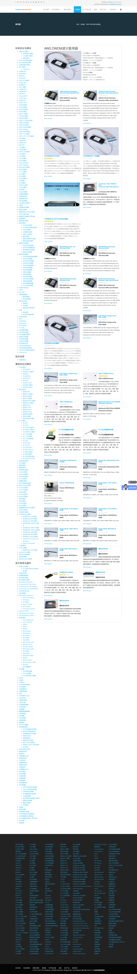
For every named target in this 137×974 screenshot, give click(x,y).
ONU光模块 (32, 863)
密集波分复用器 (112, 923)
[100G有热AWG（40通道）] (101, 141)
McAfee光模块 (76, 858)
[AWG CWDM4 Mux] (51, 405)
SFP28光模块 (18, 900)
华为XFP (47, 946)
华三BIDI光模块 (64, 912)
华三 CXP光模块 (64, 893)
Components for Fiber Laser (80, 923)
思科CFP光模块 (64, 853)
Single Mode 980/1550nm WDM (68, 549)
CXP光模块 (18, 951)
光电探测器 (97, 944)
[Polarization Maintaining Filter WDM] (90, 464)
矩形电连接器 (48, 874)
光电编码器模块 (33, 881)
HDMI (46, 867)
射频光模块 (32, 905)
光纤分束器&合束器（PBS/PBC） (117, 942)
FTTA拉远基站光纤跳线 (114, 849)
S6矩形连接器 (48, 849)
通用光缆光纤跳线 (113, 860)
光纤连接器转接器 (49, 860)
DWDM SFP (18, 867)
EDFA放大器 (87, 9)
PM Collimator (97, 863)
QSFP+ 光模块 (19, 909)
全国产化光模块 (19, 844)
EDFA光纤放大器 (77, 930)
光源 (95, 925)
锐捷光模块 (63, 923)
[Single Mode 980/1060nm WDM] (90, 532)
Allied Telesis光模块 (65, 944)
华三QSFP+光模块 (65, 886)
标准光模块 (55, 9)
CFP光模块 (18, 953)
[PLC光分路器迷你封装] (90, 433)
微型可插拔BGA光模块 (35, 925)
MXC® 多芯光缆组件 (114, 863)
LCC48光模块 (33, 916)
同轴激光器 (97, 951)
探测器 (96, 912)
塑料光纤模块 (33, 898)
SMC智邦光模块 (77, 860)
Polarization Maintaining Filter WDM (108, 461)
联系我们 (113, 9)
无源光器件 (111, 902)
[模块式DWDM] (51, 604)
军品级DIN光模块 (34, 895)
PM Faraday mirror (99, 872)
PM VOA (96, 895)
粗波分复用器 (112, 925)
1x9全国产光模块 (19, 849)
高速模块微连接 (77, 914)
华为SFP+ (47, 939)
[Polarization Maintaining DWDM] (51, 464)
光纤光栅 (111, 944)
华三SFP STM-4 (64, 905)
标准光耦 (47, 888)
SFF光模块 (32, 870)
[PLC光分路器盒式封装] (50, 435)
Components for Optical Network (81, 928)
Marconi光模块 (76, 844)
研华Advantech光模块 (78, 905)
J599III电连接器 (49, 847)
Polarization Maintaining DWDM (68, 461)
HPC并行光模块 (34, 912)
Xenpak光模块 (33, 879)
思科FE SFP (63, 847)
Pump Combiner (77, 944)
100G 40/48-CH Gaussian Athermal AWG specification (69, 92)
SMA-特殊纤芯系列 (113, 870)
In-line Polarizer (98, 851)
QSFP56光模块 (19, 914)
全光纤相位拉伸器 (98, 916)
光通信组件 (111, 888)
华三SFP (62, 879)
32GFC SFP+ (18, 898)
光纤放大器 (97, 935)
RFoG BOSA (48, 900)
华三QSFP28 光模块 (65, 888)
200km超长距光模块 (20, 856)
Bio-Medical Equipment (79, 921)
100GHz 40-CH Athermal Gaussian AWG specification (108, 92)
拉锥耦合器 (111, 900)
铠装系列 (111, 874)
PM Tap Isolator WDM (99, 893)
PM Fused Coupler (99, 879)
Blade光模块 (63, 951)
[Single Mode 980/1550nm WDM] (51, 552)
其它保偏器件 (97, 898)
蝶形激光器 (111, 932)
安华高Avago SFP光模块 (79, 870)
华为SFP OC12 (49, 949)
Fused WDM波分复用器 (115, 912)
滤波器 (110, 930)
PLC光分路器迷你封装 (105, 429)
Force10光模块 (64, 949)
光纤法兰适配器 (112, 844)
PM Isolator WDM (98, 886)
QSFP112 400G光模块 (21, 916)
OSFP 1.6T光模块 (19, 930)
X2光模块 (32, 877)
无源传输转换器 (98, 937)
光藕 (46, 886)
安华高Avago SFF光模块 (79, 867)
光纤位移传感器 (49, 914)
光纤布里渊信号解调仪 (50, 923)
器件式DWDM (103, 549)
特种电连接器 (48, 870)
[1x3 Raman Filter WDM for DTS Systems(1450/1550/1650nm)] (90, 187)
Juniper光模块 (64, 930)
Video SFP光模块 (19, 874)
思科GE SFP (63, 860)
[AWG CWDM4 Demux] (90, 376)
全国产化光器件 (77, 907)
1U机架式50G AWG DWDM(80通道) (56, 219)
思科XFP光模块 (64, 851)
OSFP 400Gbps (19, 925)
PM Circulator (97, 860)
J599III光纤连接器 (49, 856)
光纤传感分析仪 (49, 918)
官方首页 (46, 9)
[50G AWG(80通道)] (62, 329)
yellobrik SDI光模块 (78, 898)
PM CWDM (97, 867)
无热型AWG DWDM (66, 572)
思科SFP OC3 (63, 863)
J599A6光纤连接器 (34, 949)
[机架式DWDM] (88, 574)
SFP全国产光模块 (19, 847)
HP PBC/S (75, 942)
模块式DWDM (64, 600)
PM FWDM (97, 881)
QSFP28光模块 (19, 912)
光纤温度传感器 (49, 905)
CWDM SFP (18, 865)
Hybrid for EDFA (77, 951)
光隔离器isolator (113, 891)
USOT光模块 (33, 874)
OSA (46, 893)
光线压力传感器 (49, 912)
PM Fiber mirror (98, 874)
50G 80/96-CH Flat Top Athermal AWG (67, 247)
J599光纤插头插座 (34, 932)
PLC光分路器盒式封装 (66, 429)
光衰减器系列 (97, 921)
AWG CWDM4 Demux (105, 373)
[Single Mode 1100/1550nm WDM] (90, 486)
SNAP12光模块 (33, 872)
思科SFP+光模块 (64, 849)
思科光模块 (63, 844)
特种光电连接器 (33, 942)
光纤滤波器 (97, 949)
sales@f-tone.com (115, 4)
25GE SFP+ (18, 895)
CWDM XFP (18, 937)
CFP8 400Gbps (33, 849)
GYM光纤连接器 (49, 853)
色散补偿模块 (97, 932)
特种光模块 (18, 851)
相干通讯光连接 (77, 916)
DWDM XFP (18, 939)
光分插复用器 (112, 918)
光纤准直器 (97, 918)
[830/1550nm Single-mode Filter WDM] (51, 377)
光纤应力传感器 (49, 916)
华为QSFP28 (48, 942)
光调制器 (96, 942)
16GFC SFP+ (18, 893)
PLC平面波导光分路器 (99, 907)
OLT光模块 (32, 860)
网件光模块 (75, 849)
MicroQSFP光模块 (34, 853)
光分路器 (96, 900)
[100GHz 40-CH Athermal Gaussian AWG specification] (90, 95)
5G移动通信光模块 (20, 858)
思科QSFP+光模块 (65, 858)
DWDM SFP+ (18, 886)
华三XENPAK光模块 (65, 914)
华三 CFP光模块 (64, 891)
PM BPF (96, 858)
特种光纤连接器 (33, 930)
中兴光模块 (63, 921)
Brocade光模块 (64, 935)
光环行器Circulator (99, 928)
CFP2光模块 (33, 844)
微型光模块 (32, 923)
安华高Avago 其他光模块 (79, 879)
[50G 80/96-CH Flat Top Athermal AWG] (51, 250)
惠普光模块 (63, 925)
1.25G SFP (18, 863)
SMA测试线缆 (48, 891)
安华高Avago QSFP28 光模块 (80, 872)
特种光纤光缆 (112, 856)
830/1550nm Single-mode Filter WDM (68, 374)
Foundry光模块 (64, 946)
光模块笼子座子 (33, 886)
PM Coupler (97, 865)
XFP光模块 (18, 935)
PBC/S (96, 856)
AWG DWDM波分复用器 (115, 909)
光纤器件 (47, 881)
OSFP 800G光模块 (20, 928)
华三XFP (62, 898)
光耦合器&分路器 (113, 935)
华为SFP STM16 (49, 953)
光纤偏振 (96, 946)
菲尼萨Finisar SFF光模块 (79, 895)
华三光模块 (63, 877)
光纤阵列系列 (76, 912)
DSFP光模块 (33, 856)
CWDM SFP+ (18, 884)
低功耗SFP (18, 879)
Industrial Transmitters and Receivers (82, 886)
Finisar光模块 (76, 893)
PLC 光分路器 (97, 905)
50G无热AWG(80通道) (51, 343)
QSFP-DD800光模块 (20, 923)
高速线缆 (111, 946)
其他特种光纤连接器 (35, 937)
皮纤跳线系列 (112, 879)
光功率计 (96, 914)
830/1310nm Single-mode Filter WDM (107, 316)
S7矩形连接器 (48, 851)
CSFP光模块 (18, 946)
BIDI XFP (17, 942)
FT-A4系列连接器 (49, 863)
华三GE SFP (63, 900)
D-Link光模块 (63, 937)
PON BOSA (48, 895)
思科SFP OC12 (64, 865)
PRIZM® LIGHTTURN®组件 (116, 865)
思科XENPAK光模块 (65, 874)
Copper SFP (18, 877)
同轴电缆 (96, 953)
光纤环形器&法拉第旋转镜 (115, 937)
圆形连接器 (48, 872)
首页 (77, 24)
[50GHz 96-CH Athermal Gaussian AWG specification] (90, 283)
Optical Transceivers (78, 888)
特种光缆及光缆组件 (50, 884)
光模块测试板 (33, 884)
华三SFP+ (62, 881)
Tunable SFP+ (19, 891)
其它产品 (103, 9)
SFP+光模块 (18, 881)
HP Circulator (76, 946)
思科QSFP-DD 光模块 (65, 856)
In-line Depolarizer (99, 849)
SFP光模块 (18, 860)
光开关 (96, 909)
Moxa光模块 (76, 853)
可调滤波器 (111, 895)
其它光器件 (111, 893)
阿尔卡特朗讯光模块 (65, 942)
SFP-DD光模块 (19, 905)
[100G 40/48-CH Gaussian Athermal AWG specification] (51, 95)
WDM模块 (111, 928)
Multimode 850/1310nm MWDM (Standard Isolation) (109, 402)
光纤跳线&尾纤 (112, 847)
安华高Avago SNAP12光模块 (80, 877)
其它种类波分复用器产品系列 (116, 921)
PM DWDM (97, 870)
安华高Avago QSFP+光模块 (80, 874)
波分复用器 (111, 907)
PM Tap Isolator (98, 891)
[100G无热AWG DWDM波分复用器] (62, 141)
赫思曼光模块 (63, 939)
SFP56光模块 (18, 902)
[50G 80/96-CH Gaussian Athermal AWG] (90, 250)
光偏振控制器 (97, 923)
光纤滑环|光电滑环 (34, 891)
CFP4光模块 (33, 847)
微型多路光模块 (33, 907)
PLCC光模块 (33, 865)
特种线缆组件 (112, 858)
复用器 (77, 9)
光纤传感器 (75, 932)
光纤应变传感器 (49, 907)
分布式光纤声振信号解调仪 (51, 925)
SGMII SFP (18, 872)
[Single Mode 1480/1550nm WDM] (51, 532)
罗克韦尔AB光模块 (77, 900)
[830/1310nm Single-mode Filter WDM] (90, 319)
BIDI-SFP (17, 870)
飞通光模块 (75, 891)
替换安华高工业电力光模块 (36, 900)
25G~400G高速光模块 (21, 853)
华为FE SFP (48, 944)
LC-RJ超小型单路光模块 (36, 914)
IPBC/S (96, 853)
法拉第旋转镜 (112, 905)
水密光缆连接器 (49, 858)
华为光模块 (48, 932)
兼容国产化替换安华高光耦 (36, 902)
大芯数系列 (111, 881)
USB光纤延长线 (49, 865)
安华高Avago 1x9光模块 (79, 865)
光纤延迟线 (97, 930)
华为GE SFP (48, 935)
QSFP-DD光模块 (19, 921)
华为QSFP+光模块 (49, 937)
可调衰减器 (111, 898)
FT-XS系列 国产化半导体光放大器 (81, 909)
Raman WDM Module (67, 483)
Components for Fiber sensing (80, 925)
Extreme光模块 (64, 932)
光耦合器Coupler (113, 877)
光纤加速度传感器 (49, 909)
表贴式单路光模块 (34, 928)
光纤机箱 (111, 867)
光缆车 (31, 893)
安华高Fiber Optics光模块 (79, 884)
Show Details (48, 118)
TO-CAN (47, 902)
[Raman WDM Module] (51, 487)
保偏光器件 (97, 847)
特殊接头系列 (112, 872)
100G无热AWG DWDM (52, 156)
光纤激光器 (97, 939)
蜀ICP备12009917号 (88, 970)
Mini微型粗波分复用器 (114, 916)
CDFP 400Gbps (34, 851)
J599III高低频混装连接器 (36, 944)
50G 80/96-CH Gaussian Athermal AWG (106, 247)
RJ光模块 (32, 867)
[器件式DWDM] (90, 552)
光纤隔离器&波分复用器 (115, 939)
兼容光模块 (67, 9)
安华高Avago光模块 (78, 863)
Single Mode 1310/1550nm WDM (69, 509)
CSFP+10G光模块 (20, 949)
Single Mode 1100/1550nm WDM (107, 483)
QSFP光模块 (18, 907)
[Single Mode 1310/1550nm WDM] (51, 512)
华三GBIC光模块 (64, 909)
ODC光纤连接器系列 (35, 935)
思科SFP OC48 (64, 867)
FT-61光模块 (33, 858)
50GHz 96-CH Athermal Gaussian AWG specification (108, 279)
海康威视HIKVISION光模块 (79, 856)
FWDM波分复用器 (113, 914)
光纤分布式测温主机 (50, 921)
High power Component (79, 935)
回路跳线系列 (112, 884)
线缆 (95, 9)
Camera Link (48, 928)
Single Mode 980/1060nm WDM (107, 529)
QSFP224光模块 (19, 918)
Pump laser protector (78, 949)
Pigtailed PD (48, 898)
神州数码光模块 (64, 928)
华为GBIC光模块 (49, 951)
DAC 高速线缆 (33, 888)
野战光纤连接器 (33, 939)
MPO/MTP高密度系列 (114, 851)
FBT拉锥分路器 (98, 902)
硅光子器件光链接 (77, 918)
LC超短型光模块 (34, 918)
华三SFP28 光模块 (65, 884)
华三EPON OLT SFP (65, 916)
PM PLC (96, 888)
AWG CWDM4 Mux (66, 402)
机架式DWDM (100, 572)
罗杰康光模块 (76, 902)
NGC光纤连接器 (34, 946)
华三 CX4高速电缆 (65, 895)
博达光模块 (75, 847)
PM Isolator (97, 884)
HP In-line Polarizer (78, 937)
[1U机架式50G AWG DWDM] (62, 200)
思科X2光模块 (63, 872)
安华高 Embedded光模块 (79, 881)
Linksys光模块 (64, 953)
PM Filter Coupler (98, 877)
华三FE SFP (63, 902)
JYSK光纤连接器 (49, 844)
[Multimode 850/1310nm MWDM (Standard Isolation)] (90, 405)
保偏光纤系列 (112, 886)
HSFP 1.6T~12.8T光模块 (21, 932)
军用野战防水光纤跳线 (114, 853)
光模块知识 (48, 930)
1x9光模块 (18, 944)
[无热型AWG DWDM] (51, 575)
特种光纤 (47, 879)
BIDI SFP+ (18, 888)
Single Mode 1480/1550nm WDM (69, 529)
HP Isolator (75, 939)
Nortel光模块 (76, 851)
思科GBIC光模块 (64, 870)
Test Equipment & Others (100, 844)
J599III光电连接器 (34, 953)
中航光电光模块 (64, 918)
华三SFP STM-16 (64, 907)
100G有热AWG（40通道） (92, 156)
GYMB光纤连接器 (34, 951)
